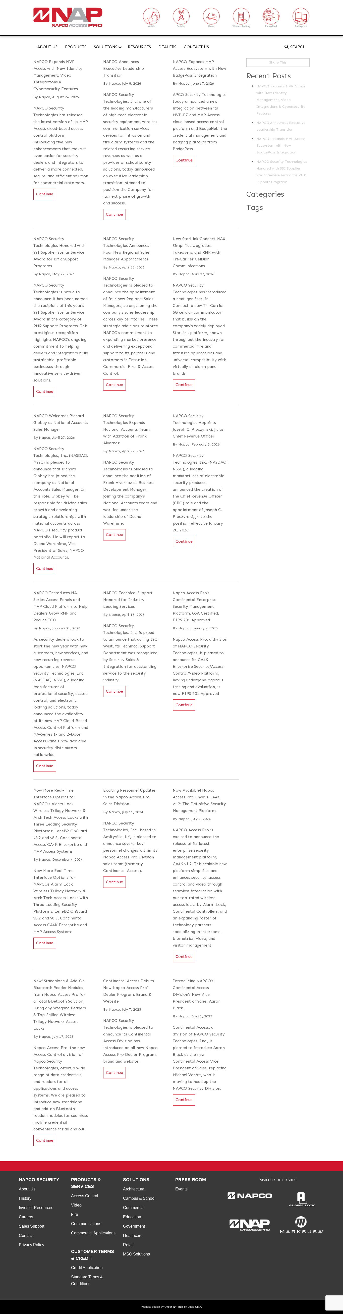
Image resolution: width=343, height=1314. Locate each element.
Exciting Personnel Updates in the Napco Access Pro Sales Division (129, 797)
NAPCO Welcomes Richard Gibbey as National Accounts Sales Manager (60, 422)
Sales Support (31, 1226)
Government (134, 1226)
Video (76, 1205)
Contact (26, 1235)
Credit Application (87, 1268)
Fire (74, 1214)
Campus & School (139, 1198)
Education (132, 1217)
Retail (128, 1245)
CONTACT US (196, 46)
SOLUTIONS (105, 46)
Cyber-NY (170, 1306)
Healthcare (133, 1235)
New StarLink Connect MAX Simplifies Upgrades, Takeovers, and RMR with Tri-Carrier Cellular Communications (199, 252)
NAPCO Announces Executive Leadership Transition (123, 68)
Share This (278, 62)
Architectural (134, 1189)
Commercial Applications (93, 1233)
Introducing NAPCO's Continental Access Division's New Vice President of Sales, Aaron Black (196, 994)
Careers (26, 1217)
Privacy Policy (31, 1245)
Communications (86, 1224)
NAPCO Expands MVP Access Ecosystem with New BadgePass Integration (199, 68)
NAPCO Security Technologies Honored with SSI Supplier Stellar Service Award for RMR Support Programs (59, 252)
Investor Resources (36, 1208)
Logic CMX (194, 1306)
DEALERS (167, 46)
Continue (44, 194)
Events (181, 1189)
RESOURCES (139, 46)
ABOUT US (47, 46)
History (25, 1198)
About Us (27, 1189)
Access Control (84, 1196)
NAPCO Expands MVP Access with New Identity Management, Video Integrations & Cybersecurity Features (57, 75)
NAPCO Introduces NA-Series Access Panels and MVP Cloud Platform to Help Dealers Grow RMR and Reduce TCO (60, 606)
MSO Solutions (136, 1254)
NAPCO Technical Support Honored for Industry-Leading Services (128, 599)
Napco (44, 97)
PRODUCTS (75, 46)
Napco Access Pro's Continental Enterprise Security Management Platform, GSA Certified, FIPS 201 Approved (196, 606)
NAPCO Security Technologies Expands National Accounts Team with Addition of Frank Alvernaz (126, 429)
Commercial (134, 1208)
